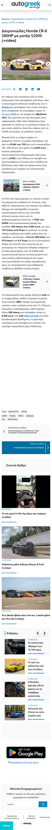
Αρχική (5, 19)
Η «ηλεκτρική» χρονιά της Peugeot (29, 448)
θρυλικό (9, 114)
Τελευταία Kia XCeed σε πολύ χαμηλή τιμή (36, 712)
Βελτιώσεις (13, 419)
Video (20, 416)
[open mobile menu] (2, 5)
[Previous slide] (4, 63)
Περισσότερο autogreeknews (11, 817)
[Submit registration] (43, 804)
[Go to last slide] (38, 633)
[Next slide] (48, 63)
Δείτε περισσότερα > (10, 522)
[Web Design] (26, 823)
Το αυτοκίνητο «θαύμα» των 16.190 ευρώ (35, 646)
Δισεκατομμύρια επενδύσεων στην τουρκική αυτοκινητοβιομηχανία (23, 432)
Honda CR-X (13, 411)
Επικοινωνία (45, 817)
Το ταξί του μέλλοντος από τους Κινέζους (36, 666)
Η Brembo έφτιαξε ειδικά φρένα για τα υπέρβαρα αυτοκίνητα (36, 689)
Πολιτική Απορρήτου (31, 817)
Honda (12, 416)
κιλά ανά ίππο (31, 315)
